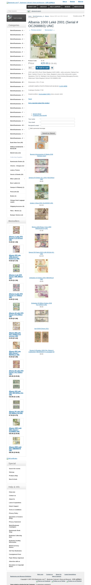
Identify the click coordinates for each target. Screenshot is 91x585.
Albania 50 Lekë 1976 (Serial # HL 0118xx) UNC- (16, 372)
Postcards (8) (14, 191)
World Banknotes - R (16, 104)
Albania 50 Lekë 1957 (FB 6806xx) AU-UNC (16, 412)
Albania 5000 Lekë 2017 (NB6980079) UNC (15, 448)
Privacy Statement (15, 522)
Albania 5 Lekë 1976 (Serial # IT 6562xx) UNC (16, 295)
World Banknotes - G (16, 56)
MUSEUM (67, 6)
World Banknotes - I (16, 65)
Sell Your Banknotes (15, 551)
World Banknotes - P (16, 95)
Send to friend (37, 114)
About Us (12, 499)
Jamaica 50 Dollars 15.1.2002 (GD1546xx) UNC (41, 178)
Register (72, 1)
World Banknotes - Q (16, 99)
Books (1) (13, 196)
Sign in (65, 1)
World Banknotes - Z (16, 138)
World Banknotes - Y (16, 134)
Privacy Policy (13, 513)
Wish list (80, 1)
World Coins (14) (15, 153)
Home (30, 16)
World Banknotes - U (16, 116)
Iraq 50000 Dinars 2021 (41, 328)
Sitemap (11, 472)
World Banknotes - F (16, 52)
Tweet (30, 99)
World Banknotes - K (16, 73)
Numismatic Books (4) (17, 161)
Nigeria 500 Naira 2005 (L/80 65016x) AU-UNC (41, 253)
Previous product (35, 30)
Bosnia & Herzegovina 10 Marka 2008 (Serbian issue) (41, 155)
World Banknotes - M (16, 82)
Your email (31, 122)
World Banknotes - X (16, 129)
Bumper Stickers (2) (16, 215)
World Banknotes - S (16, 108)
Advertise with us (14, 561)
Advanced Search (36, 11)
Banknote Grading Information (14, 541)
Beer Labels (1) (15, 183)
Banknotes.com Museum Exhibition (20, 576)
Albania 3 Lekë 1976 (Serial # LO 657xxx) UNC (16, 238)
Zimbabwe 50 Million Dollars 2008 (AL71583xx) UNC (41, 304)
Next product (50, 30)
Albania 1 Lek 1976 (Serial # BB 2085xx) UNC (16, 276)
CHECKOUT (43, 6)
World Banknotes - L (16, 78)
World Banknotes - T (16, 112)
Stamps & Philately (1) (17, 187)
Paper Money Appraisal (16, 558)
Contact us (12, 495)
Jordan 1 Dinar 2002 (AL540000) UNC (41, 203)
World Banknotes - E (16, 48)
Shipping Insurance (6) (17, 206)
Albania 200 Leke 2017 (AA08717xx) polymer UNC (15, 334)
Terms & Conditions (15, 510)
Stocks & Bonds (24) (16, 174)
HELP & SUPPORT (55, 6)
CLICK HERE (63, 86)
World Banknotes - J (16, 69)
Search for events (14, 468)
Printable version (77, 16)
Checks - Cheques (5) (17, 166)
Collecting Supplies (16, 157)
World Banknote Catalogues (14, 526)
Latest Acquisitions (15, 502)
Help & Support (14, 506)
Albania (47, 16)
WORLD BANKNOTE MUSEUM (16, 147)
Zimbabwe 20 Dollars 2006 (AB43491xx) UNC (41, 278)
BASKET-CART (32, 6)
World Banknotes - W (16, 125)
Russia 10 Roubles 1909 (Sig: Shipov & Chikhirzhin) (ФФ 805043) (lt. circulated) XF (41, 351)
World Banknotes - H (16, 60)
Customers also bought (40, 115)
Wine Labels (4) (15, 179)
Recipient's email (33, 125)
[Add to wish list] (52, 68)
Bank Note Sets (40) (16, 142)
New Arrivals (13, 479)
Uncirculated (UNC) (45, 94)
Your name (31, 119)
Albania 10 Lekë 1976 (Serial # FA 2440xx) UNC (16, 314)
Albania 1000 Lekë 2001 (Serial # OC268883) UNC (15, 429)
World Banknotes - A (38, 16)
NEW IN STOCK (78, 6)
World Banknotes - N (16, 86)
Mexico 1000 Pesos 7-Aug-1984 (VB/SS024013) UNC (41, 227)
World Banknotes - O (16, 91)
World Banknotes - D (16, 43)
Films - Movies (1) (15, 211)
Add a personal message (37, 128)
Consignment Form (15, 554)
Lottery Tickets (15, 170)
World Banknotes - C (16, 39)
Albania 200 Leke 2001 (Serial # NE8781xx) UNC (15, 353)
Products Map (13, 475)
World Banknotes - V (16, 121)
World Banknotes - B (16, 35)
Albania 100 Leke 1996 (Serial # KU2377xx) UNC (15, 256)
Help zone (12, 492)
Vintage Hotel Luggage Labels (17, 201)
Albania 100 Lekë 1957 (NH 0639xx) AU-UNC (16, 393)
